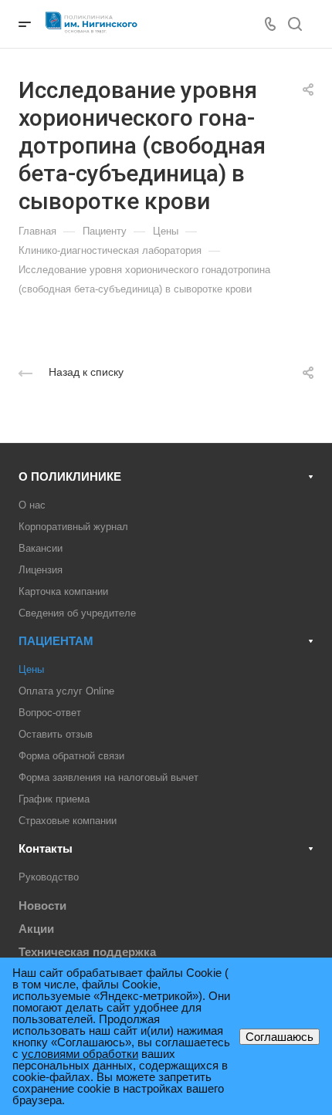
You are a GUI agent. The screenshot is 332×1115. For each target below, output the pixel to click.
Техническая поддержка (87, 951)
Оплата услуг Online (66, 691)
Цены (31, 669)
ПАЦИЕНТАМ (56, 640)
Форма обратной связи (71, 756)
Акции (36, 928)
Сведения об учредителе (77, 613)
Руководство (49, 877)
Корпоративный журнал (73, 526)
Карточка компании (63, 591)
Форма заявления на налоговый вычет (108, 777)
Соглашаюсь (279, 1036)
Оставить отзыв (56, 734)
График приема (54, 799)
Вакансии (41, 548)
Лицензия (41, 570)
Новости (42, 905)
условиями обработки (80, 1053)
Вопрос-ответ (50, 712)
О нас (32, 505)
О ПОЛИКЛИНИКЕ (70, 476)
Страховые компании (68, 820)
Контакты (46, 848)
